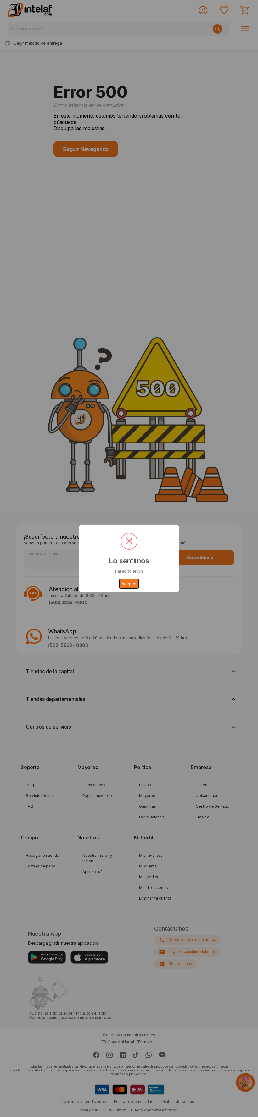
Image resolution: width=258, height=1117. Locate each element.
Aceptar (129, 583)
